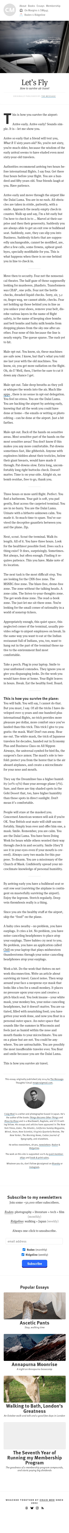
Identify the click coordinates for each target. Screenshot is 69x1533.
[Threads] (26, 1509)
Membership (53, 6)
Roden (28, 14)
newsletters (44, 1144)
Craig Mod (9, 1113)
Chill (7, 950)
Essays (40, 6)
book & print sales (39, 1157)
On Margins (30, 10)
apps (7, 394)
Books (31, 6)
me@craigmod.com (43, 1082)
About (22, 6)
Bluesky (56, 1163)
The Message (48, 96)
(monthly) (37, 1249)
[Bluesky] (32, 1509)
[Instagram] (37, 1509)
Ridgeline (39, 14)
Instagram (34, 1167)
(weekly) (37, 1254)
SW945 (44, 10)
